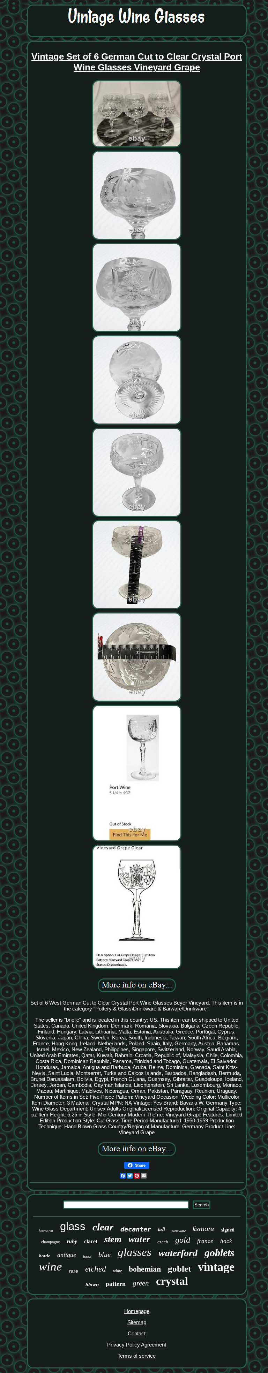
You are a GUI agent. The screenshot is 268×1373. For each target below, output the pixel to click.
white (117, 1270)
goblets (219, 1252)
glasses (134, 1252)
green (141, 1283)
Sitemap (136, 1322)
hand (87, 1256)
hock (226, 1241)
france (205, 1241)
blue (104, 1254)
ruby (72, 1241)
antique (66, 1254)
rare (73, 1271)
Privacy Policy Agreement (136, 1345)
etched (95, 1269)
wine (50, 1266)
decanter (135, 1229)
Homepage (136, 1311)
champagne (50, 1241)
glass (72, 1226)
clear (102, 1227)
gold (182, 1239)
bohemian (145, 1269)
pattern (116, 1283)
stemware (179, 1231)
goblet (179, 1268)
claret (90, 1241)
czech (162, 1241)
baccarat (46, 1231)
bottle (44, 1255)
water (139, 1239)
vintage (216, 1266)
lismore (203, 1229)
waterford (178, 1253)
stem (112, 1239)
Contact (137, 1333)
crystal (172, 1281)
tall (161, 1229)
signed (227, 1230)
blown (92, 1284)
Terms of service (137, 1356)
